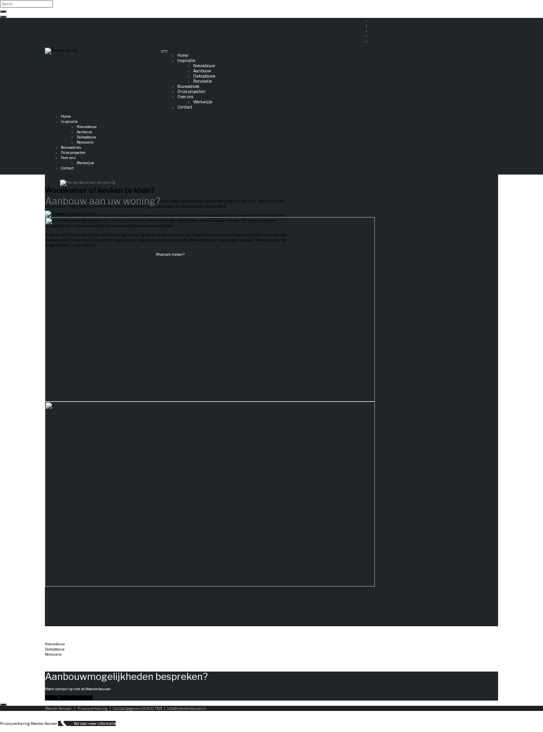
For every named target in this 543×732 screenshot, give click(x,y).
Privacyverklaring (93, 708)
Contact (184, 107)
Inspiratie (186, 60)
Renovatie (202, 81)
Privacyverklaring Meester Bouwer (28, 723)
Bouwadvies (188, 86)
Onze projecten (191, 91)
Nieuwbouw (204, 65)
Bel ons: (51, 697)
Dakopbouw (204, 76)
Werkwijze (202, 101)
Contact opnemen (76, 697)
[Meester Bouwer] (61, 50)
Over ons (185, 96)
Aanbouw (202, 70)
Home (182, 55)
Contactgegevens (127, 708)
